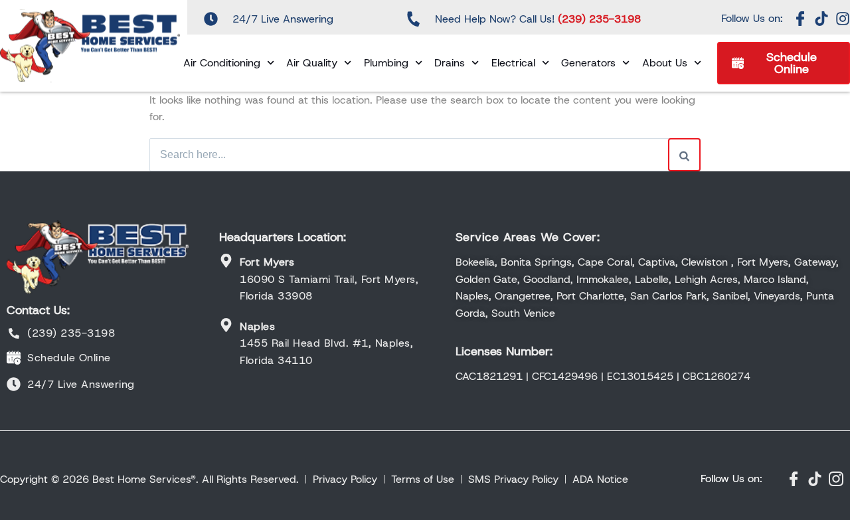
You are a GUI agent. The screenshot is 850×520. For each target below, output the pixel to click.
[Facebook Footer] (793, 479)
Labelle (652, 279)
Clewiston (704, 262)
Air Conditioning (221, 63)
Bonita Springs (536, 262)
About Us (664, 63)
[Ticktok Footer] (815, 479)
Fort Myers (762, 262)
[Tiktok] (821, 18)
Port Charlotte (590, 296)
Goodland (546, 279)
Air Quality (311, 63)
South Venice (523, 313)
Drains (449, 63)
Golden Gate (486, 279)
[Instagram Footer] (836, 479)
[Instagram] (842, 18)
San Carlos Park (668, 296)
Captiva (656, 262)
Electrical (513, 63)
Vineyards (777, 296)
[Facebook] (800, 18)
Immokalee (602, 279)
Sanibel (730, 296)
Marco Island (775, 279)
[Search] (684, 154)
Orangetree (523, 296)
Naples (472, 296)
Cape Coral (605, 262)
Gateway (815, 262)
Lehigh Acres (706, 279)
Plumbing (386, 63)
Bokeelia (475, 262)
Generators (588, 63)
